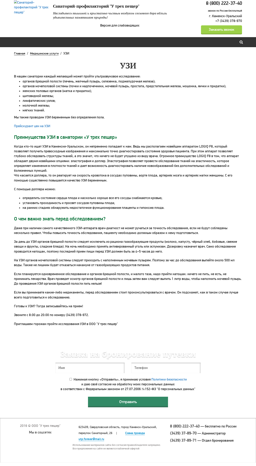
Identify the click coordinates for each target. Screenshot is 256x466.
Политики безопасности (169, 379)
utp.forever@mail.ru (91, 439)
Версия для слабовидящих (119, 25)
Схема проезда (135, 433)
